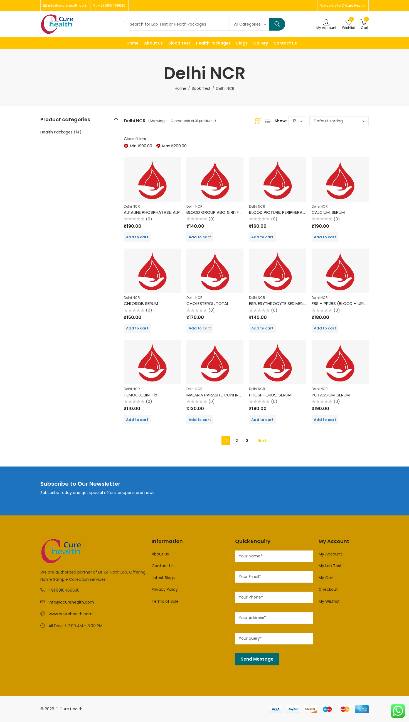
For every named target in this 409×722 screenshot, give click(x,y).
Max (174, 146)
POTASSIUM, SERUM (331, 395)
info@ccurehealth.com (71, 602)
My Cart (326, 577)
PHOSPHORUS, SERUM (270, 395)
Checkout (328, 589)
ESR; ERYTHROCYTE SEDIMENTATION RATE (289, 303)
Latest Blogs (163, 577)
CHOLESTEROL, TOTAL (207, 303)
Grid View (258, 121)
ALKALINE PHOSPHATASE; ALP (152, 212)
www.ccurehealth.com (71, 614)
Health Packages (56, 132)
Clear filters (135, 139)
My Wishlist (329, 601)
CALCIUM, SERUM (328, 212)
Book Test (201, 88)
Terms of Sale (165, 601)
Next (262, 440)
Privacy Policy (165, 589)
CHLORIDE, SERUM (141, 303)
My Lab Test (330, 566)
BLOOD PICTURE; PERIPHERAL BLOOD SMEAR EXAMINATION (305, 212)
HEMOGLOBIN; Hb (140, 395)
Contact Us (163, 566)
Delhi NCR (132, 206)
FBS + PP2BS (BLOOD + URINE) (341, 303)
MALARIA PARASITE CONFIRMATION (220, 395)
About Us (160, 554)
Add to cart (137, 237)
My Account (330, 554)
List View (267, 121)
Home (180, 88)
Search (277, 24)
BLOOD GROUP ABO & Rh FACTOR (219, 212)
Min (141, 146)
